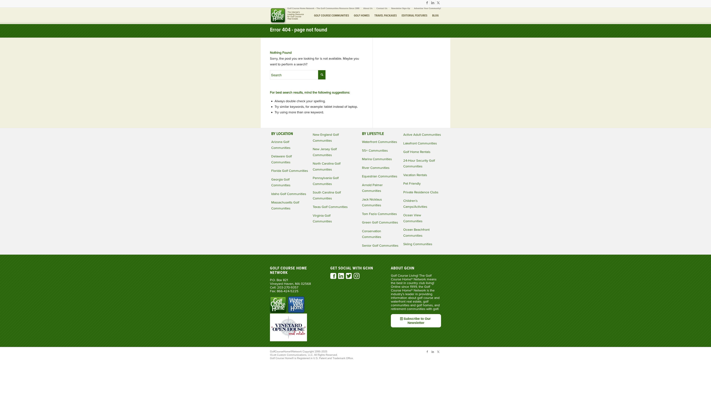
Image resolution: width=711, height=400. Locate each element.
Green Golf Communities (380, 222)
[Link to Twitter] (438, 3)
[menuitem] (323, 8)
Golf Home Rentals (416, 152)
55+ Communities (375, 151)
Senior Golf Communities (380, 246)
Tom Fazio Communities (379, 214)
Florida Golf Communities (289, 171)
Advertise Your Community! (427, 8)
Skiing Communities (417, 244)
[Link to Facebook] (427, 3)
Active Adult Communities (422, 135)
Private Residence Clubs (420, 192)
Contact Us (381, 8)
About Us (368, 8)
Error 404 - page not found (298, 30)
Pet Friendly (412, 183)
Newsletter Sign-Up (400, 8)
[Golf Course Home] (287, 16)
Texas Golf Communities (330, 207)
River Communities (375, 168)
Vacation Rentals (415, 175)
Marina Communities (377, 159)
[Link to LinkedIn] (432, 3)
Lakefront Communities (420, 143)
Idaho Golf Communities (288, 194)
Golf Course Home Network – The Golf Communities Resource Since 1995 (323, 8)
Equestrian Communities (379, 176)
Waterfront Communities (379, 142)
